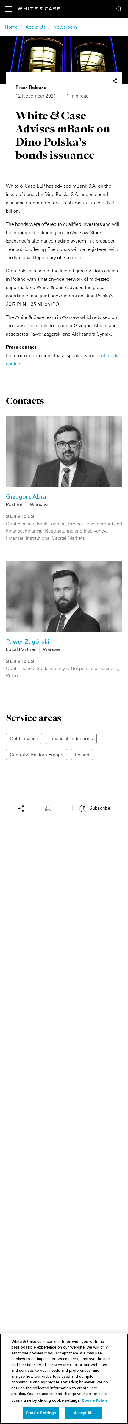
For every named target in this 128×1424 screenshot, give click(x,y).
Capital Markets (68, 538)
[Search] (119, 9)
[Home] (39, 8)
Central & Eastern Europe (36, 754)
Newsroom (65, 27)
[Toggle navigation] (11, 8)
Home (11, 27)
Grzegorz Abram (29, 497)
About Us (36, 27)
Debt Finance (20, 524)
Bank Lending (51, 524)
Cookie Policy (94, 1400)
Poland (13, 675)
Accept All (83, 1412)
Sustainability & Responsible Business (77, 668)
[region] (64, 1378)
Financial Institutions (27, 538)
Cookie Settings (41, 1412)
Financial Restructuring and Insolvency (65, 531)
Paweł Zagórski (27, 642)
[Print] (49, 808)
